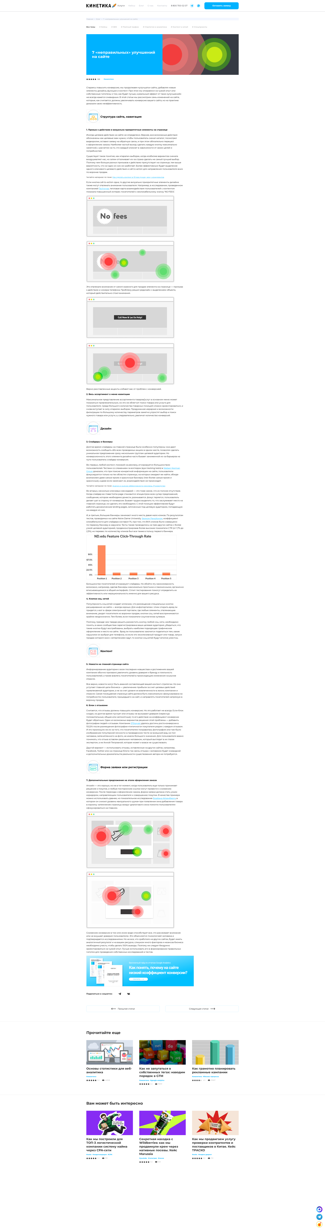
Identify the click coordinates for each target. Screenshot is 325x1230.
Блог (141, 5)
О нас (150, 5)
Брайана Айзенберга (164, 798)
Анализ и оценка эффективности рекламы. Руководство (138, 486)
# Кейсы (103, 27)
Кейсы (131, 5)
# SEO (114, 27)
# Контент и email (179, 27)
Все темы (90, 27)
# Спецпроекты (199, 27)
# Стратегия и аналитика (155, 27)
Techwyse (104, 188)
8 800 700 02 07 (179, 5)
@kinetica (152, 1200)
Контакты (162, 5)
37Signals (135, 723)
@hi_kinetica (152, 1206)
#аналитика (109, 79)
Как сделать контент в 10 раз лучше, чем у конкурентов (138, 177)
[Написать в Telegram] (319, 1217)
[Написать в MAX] (319, 1209)
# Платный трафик (130, 27)
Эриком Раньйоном (152, 518)
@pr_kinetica (143, 1212)
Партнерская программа (129, 1217)
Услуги (121, 5)
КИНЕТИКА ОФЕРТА (95, 1222)
